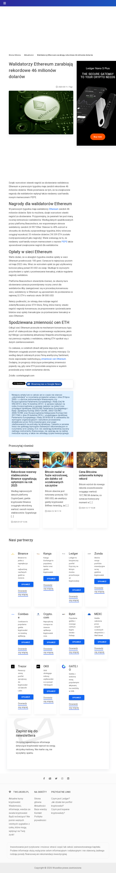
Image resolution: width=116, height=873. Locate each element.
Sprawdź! (25, 584)
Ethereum (53, 209)
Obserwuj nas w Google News (45, 384)
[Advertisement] (58, 27)
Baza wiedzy (40, 809)
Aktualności (29, 55)
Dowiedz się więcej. (23, 593)
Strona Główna (15, 55)
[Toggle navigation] (5, 3)
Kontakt (38, 813)
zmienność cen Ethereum (53, 359)
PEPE (64, 241)
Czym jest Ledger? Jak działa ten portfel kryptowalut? (61, 802)
